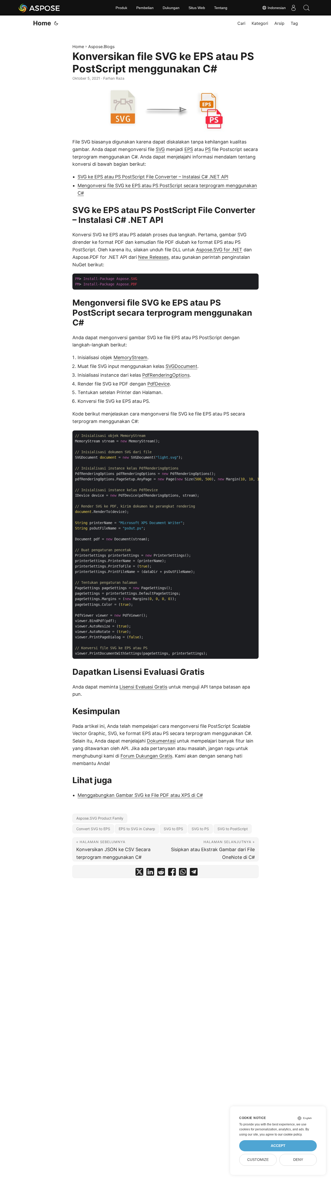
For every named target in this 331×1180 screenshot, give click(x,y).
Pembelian (145, 8)
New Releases (153, 257)
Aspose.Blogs (101, 46)
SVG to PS (200, 829)
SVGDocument (181, 366)
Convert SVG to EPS (93, 829)
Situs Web (197, 8)
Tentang (220, 8)
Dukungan (171, 8)
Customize (258, 1160)
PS (208, 149)
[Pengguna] (293, 8)
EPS (188, 149)
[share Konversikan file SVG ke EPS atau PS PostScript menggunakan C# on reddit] (161, 873)
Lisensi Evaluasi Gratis (143, 687)
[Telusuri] (306, 8)
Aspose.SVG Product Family (99, 818)
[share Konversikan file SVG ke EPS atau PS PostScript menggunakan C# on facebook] (172, 873)
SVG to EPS (173, 829)
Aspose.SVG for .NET (219, 249)
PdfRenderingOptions (166, 375)
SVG (160, 149)
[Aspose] (39, 7)
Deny (298, 1160)
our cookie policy (290, 1134)
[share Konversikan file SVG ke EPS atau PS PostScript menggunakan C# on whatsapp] (183, 873)
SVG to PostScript (232, 829)
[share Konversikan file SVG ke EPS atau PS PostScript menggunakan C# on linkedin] (150, 873)
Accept (278, 1146)
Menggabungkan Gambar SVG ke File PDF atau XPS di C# (140, 795)
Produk (121, 8)
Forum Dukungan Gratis (146, 756)
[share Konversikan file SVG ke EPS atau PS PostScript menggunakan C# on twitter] (139, 873)
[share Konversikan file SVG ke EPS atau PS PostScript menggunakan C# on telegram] (194, 873)
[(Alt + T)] (56, 23)
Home (42, 23)
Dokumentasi (161, 741)
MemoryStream (130, 357)
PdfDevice (158, 384)
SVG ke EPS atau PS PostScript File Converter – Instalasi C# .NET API (153, 176)
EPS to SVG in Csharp (137, 829)
